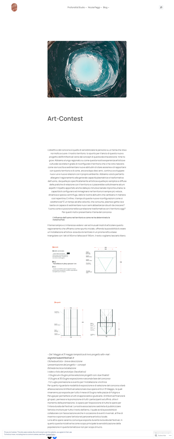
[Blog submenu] (108, 7)
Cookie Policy (50, 434)
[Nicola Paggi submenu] (101, 7)
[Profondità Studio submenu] (86, 7)
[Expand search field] (161, 7)
